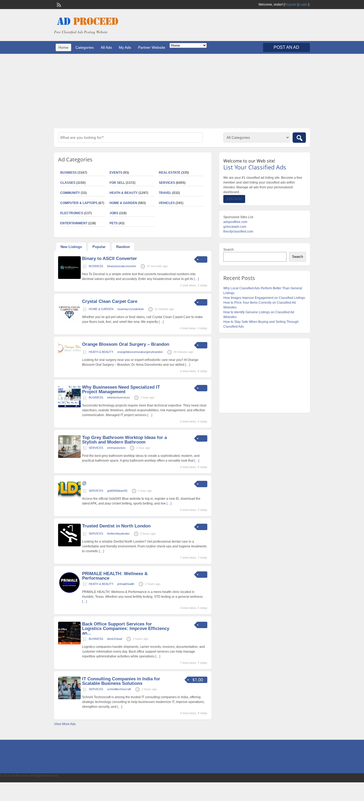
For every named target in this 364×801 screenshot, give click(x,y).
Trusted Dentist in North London (116, 525)
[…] (196, 279)
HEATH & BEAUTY (124, 193)
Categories (84, 47)
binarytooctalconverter (121, 266)
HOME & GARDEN (123, 203)
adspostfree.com (235, 222)
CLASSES (67, 183)
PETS (114, 223)
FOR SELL (117, 183)
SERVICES (167, 183)
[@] (69, 497)
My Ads (125, 47)
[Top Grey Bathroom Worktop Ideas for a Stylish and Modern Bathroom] (69, 457)
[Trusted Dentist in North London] (69, 545)
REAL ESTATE (169, 172)
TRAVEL (165, 193)
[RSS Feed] (58, 4)
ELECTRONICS (71, 213)
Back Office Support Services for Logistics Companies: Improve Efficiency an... (125, 628)
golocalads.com (234, 227)
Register (291, 4)
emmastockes (116, 447)
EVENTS (116, 172)
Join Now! (234, 199)
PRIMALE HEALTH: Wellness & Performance (115, 576)
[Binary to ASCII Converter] (69, 278)
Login (303, 4)
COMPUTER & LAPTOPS (79, 203)
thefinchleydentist (118, 533)
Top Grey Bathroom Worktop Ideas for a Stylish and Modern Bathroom (124, 440)
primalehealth (125, 583)
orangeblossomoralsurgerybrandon (140, 351)
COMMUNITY (70, 193)
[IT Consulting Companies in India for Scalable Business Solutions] (69, 698)
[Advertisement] (182, 91)
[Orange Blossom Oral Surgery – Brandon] (69, 352)
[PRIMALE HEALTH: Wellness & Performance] (69, 593)
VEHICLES (167, 203)
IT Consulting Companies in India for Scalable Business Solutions (121, 681)
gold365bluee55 (117, 490)
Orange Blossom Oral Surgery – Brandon (125, 344)
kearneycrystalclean (131, 309)
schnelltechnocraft (119, 689)
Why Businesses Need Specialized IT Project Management (121, 389)
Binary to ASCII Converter (109, 258)
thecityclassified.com (238, 231)
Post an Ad (286, 47)
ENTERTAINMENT (73, 223)
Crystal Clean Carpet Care (109, 301)
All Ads (106, 47)
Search (228, 249)
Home (63, 47)
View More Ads (65, 724)
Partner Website (151, 47)
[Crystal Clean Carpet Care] (69, 321)
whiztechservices (118, 397)
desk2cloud (114, 638)
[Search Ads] (299, 137)
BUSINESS (68, 172)
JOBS (114, 213)
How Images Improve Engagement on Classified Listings (264, 298)
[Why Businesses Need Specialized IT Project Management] (69, 406)
